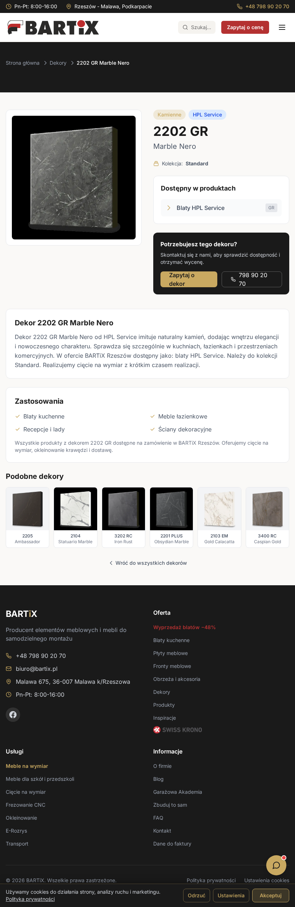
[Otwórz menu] (282, 27)
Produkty (164, 705)
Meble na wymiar (27, 766)
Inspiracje (164, 718)
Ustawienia (231, 895)
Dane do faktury (172, 843)
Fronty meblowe (172, 666)
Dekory (58, 63)
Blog (158, 779)
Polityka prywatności (211, 880)
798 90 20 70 (253, 279)
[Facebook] (13, 714)
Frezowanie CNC (25, 805)
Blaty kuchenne (171, 640)
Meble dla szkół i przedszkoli (40, 779)
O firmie (162, 766)
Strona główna (23, 63)
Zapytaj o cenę (245, 27)
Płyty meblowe (170, 653)
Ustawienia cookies (266, 880)
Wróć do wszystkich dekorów (151, 563)
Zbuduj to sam (170, 805)
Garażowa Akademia (177, 792)
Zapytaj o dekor (182, 279)
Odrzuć (196, 895)
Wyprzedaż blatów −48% (184, 627)
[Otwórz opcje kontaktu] (276, 865)
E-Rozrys (16, 831)
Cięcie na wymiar (26, 792)
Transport (17, 843)
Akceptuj (271, 895)
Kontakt (162, 831)
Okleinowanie (21, 818)
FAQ (158, 818)
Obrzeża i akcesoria (176, 679)
